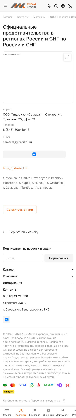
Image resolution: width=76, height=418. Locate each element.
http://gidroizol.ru (15, 168)
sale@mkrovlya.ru (14, 303)
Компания (10, 276)
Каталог (9, 269)
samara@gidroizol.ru (17, 142)
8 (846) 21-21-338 (15, 296)
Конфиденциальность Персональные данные (31, 400)
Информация (12, 283)
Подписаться (58, 258)
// (64, 400)
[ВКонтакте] (34, 154)
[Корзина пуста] (70, 6)
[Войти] (63, 6)
